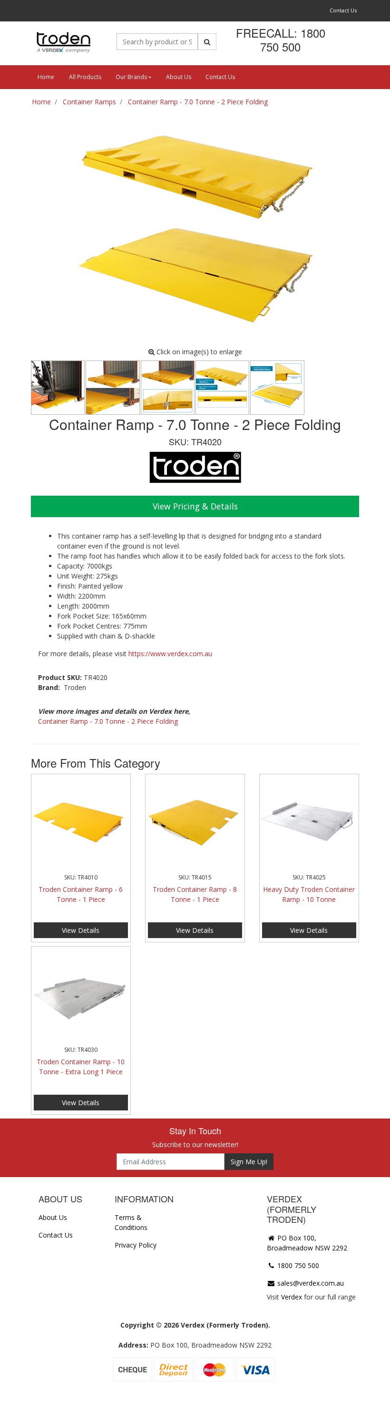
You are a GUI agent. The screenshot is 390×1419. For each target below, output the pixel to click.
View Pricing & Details (195, 506)
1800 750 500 (297, 1265)
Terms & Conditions (131, 1222)
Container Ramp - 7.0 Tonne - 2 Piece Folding (108, 721)
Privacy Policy (135, 1244)
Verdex (291, 1296)
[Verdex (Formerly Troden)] (63, 41)
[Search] (207, 41)
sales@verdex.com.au (309, 1283)
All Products (85, 77)
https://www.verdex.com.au (170, 653)
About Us (178, 77)
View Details (80, 930)
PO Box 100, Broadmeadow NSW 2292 (307, 1242)
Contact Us (343, 10)
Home (46, 77)
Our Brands (131, 77)
